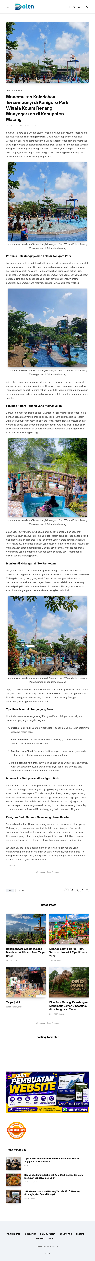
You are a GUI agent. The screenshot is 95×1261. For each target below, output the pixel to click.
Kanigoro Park (66, 689)
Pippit (51, 1239)
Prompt (80, 1234)
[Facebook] (69, 6)
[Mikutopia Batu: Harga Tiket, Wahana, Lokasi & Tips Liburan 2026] (69, 929)
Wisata (19, 90)
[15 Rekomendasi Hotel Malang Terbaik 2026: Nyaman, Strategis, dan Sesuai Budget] (13, 1196)
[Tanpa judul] (26, 982)
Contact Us (66, 1234)
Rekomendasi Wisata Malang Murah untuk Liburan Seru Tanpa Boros (25, 952)
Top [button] (48, 1253)
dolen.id (10, 132)
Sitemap (40, 1239)
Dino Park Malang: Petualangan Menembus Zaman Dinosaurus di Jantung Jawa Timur (68, 1006)
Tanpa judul (13, 1002)
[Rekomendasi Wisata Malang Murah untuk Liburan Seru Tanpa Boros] (26, 929)
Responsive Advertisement (47, 872)
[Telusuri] (87, 6)
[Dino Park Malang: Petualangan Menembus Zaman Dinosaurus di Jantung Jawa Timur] (69, 982)
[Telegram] (74, 6)
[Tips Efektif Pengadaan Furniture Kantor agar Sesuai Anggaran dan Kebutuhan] (13, 1163)
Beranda (9, 90)
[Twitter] (72, 890)
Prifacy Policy (48, 1234)
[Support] (78, 6)
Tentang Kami (13, 1234)
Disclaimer (30, 1234)
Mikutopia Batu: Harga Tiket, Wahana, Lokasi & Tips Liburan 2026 (68, 952)
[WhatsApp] (77, 890)
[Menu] (7, 6)
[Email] (87, 890)
